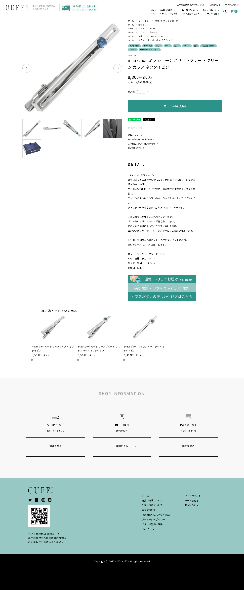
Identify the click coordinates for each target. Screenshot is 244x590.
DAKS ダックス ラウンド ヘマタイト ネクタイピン (144, 348)
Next (117, 68)
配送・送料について (152, 505)
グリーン (153, 32)
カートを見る (192, 500)
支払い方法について (152, 500)
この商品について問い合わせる (142, 143)
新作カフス (143, 24)
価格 (140, 36)
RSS (144, 529)
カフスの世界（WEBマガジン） (191, 4)
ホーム (131, 20)
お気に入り (215, 4)
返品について (134, 135)
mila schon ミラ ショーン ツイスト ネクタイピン (53, 348)
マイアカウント (232, 4)
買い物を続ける (135, 147)
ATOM (151, 529)
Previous (26, 68)
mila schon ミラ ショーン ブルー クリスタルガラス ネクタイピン (99, 348)
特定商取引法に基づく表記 (140, 139)
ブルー (152, 28)
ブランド (142, 40)
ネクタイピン (144, 20)
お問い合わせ (192, 505)
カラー (141, 28)
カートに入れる (178, 106)
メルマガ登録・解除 (152, 524)
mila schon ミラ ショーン (166, 20)
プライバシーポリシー (153, 519)
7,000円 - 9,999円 (155, 36)
